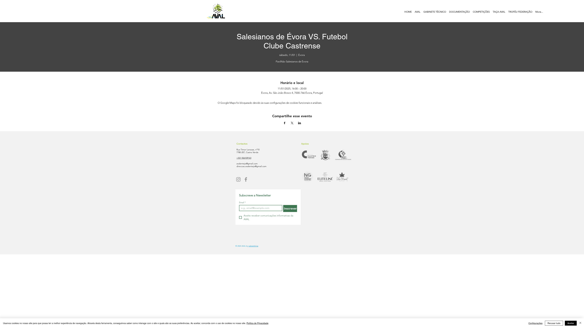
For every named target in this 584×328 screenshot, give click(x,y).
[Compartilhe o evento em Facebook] (284, 123)
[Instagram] (238, 179)
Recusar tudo (554, 323)
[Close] (580, 323)
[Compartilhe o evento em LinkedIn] (299, 123)
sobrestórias (253, 246)
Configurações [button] (535, 323)
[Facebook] (246, 179)
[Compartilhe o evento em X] (292, 123)
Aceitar (570, 323)
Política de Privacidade (257, 323)
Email (242, 202)
